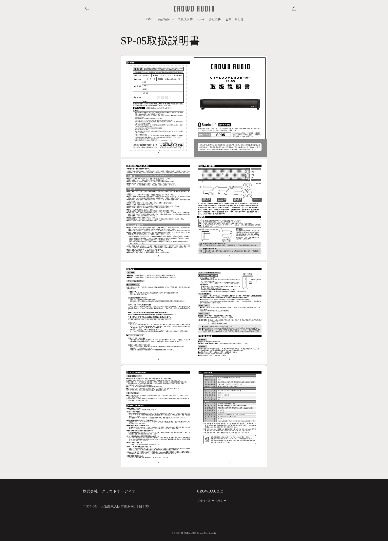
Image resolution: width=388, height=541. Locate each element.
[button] (87, 8)
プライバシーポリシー (212, 500)
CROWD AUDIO (188, 533)
